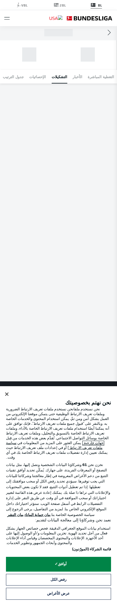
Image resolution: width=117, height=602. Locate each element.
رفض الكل (58, 580)
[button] (7, 18)
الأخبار (77, 76)
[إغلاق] (7, 394)
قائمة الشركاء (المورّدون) (91, 549)
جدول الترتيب (13, 76)
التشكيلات (59, 76)
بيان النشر (15, 515)
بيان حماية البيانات (38, 515)
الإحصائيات (37, 76)
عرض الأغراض (58, 593)
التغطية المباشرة (101, 76)
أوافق (62, 564)
